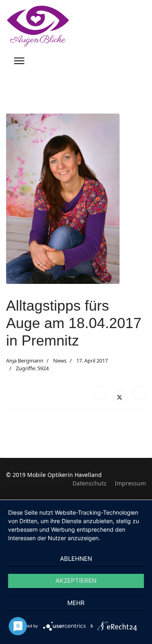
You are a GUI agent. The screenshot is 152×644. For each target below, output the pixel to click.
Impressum (130, 483)
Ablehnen (76, 558)
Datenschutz (90, 483)
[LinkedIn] (139, 393)
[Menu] (19, 61)
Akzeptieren (76, 580)
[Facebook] (100, 393)
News (59, 360)
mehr (76, 603)
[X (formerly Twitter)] (119, 397)
